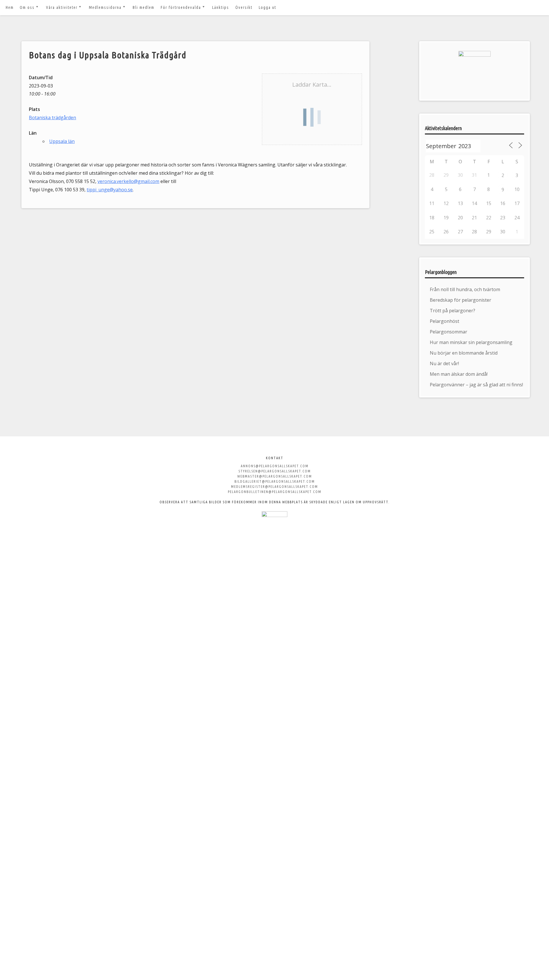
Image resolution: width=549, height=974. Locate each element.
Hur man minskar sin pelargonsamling (471, 342)
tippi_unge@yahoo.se (110, 189)
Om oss (27, 7)
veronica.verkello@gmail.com (128, 181)
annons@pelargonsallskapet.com (275, 466)
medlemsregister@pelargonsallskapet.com (274, 486)
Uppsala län (62, 141)
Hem (10, 7)
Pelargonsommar (448, 332)
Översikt (243, 7)
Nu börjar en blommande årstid (464, 353)
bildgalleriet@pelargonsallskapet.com (274, 481)
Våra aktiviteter (61, 7)
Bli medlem (143, 7)
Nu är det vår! (444, 363)
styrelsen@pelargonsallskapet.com (274, 471)
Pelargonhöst (444, 321)
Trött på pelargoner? (452, 310)
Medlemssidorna (105, 7)
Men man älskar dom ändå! (459, 374)
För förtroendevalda (181, 7)
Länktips (220, 7)
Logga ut (267, 7)
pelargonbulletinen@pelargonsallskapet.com (274, 492)
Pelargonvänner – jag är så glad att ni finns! (476, 384)
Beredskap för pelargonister (460, 300)
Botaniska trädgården (52, 117)
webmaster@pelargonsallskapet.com (274, 476)
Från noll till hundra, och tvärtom (465, 289)
